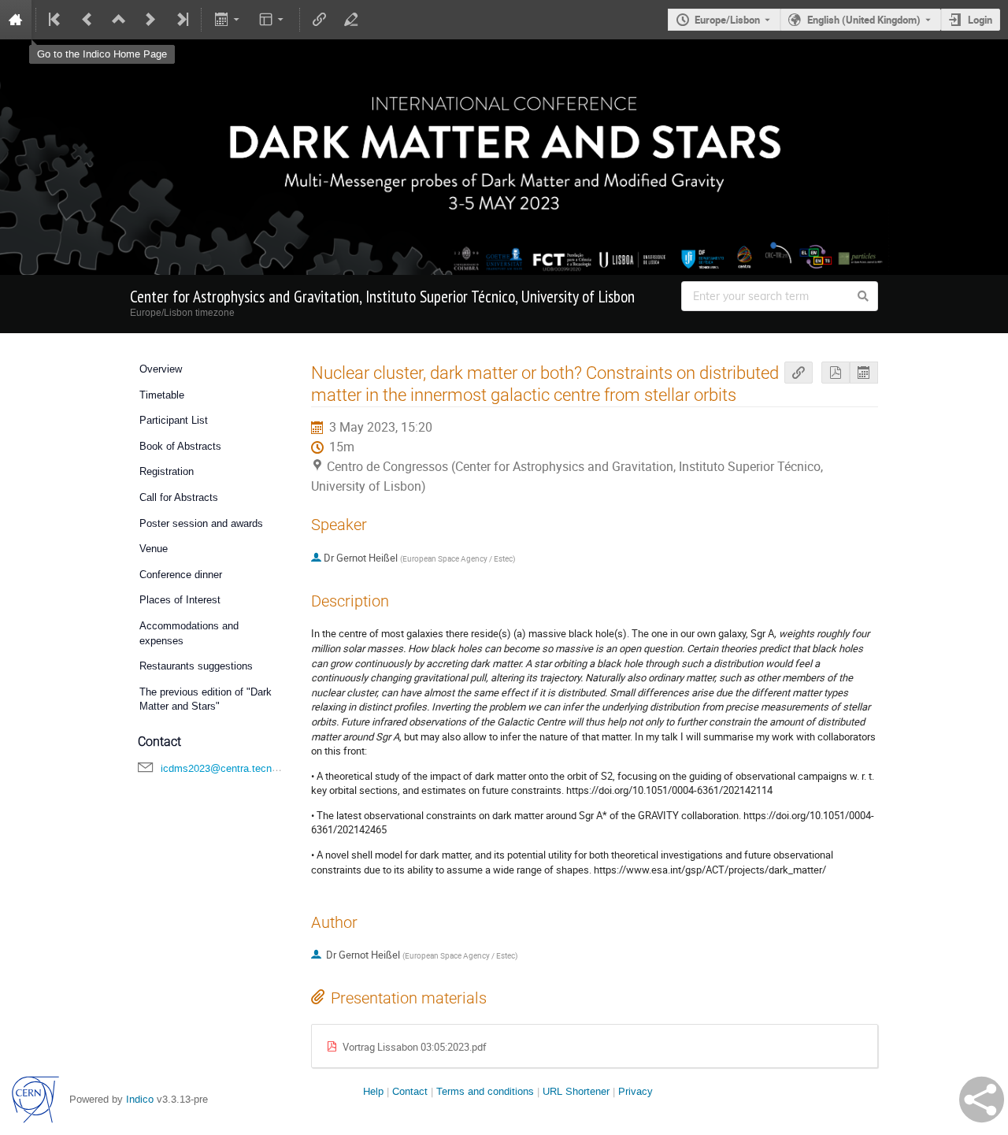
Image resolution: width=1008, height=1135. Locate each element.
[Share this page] (981, 1099)
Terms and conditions (485, 1091)
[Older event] (87, 19)
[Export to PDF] (835, 373)
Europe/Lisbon (727, 20)
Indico (140, 1099)
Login (980, 20)
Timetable (161, 395)
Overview (160, 369)
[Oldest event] (56, 19)
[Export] (228, 19)
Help (373, 1091)
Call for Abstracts (178, 497)
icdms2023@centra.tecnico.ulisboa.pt (246, 768)
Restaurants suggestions (196, 666)
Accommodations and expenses (189, 633)
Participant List (173, 420)
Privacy (635, 1091)
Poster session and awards (201, 523)
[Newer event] (150, 19)
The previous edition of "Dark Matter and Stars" (205, 699)
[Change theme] (272, 19)
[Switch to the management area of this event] (351, 19)
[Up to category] (119, 19)
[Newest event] (181, 19)
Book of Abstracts (180, 446)
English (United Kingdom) (864, 20)
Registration (166, 471)
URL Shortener (576, 1091)
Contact (410, 1091)
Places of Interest (179, 600)
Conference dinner (180, 574)
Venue (153, 549)
